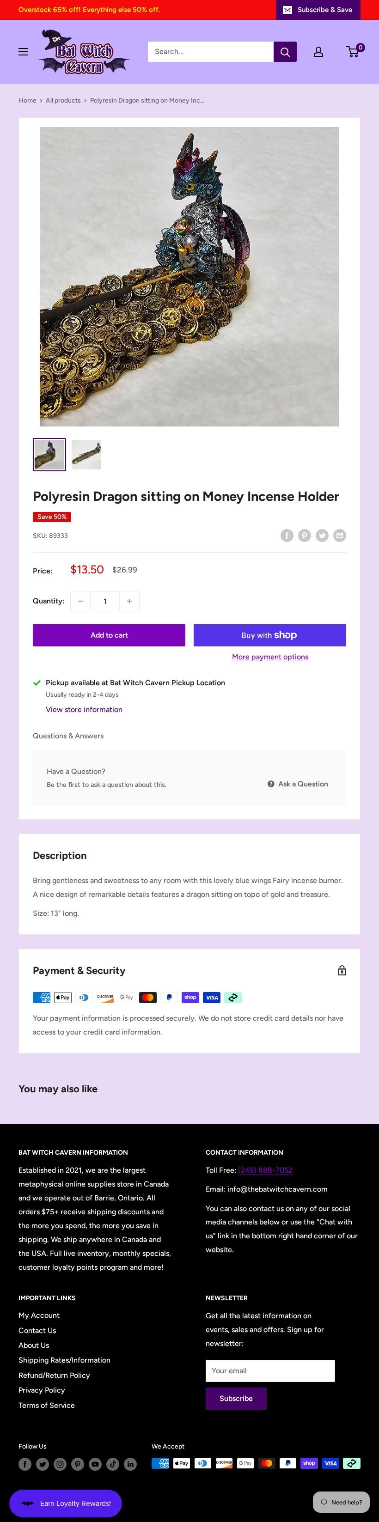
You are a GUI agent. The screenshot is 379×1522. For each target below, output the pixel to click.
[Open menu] (23, 51)
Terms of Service (46, 1405)
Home (27, 100)
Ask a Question (302, 783)
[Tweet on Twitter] (322, 535)
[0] (353, 51)
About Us (33, 1345)
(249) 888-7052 (265, 1170)
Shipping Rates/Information (64, 1360)
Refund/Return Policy (54, 1375)
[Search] (285, 52)
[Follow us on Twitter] (42, 1464)
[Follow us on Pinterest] (77, 1464)
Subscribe (236, 1398)
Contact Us (37, 1330)
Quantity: (49, 601)
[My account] (318, 52)
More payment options (270, 656)
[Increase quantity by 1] (129, 601)
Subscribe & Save (325, 10)
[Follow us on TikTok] (112, 1464)
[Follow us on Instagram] (60, 1464)
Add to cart (109, 635)
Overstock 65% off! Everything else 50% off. (89, 10)
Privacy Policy (41, 1390)
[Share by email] (339, 535)
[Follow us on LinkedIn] (130, 1464)
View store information (84, 709)
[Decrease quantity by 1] (80, 601)
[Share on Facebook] (287, 535)
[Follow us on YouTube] (95, 1464)
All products (63, 100)
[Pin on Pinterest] (304, 535)
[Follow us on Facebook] (24, 1464)
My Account (39, 1315)
